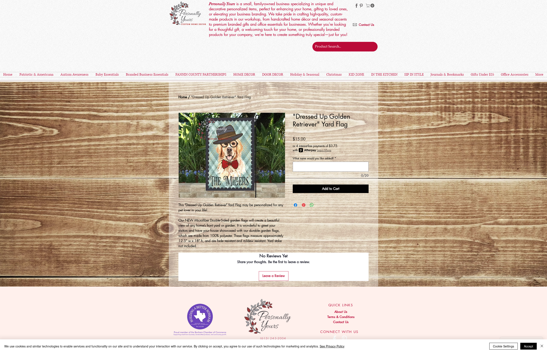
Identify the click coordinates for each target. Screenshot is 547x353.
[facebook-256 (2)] (356, 6)
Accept (528, 346)
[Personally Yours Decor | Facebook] (334, 338)
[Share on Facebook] (295, 205)
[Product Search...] (373, 46)
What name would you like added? (314, 158)
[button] (370, 5)
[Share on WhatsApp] (311, 205)
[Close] (541, 346)
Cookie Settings (503, 346)
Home (182, 97)
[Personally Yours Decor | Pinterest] (361, 6)
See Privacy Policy (332, 346)
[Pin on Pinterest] (303, 205)
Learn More (324, 150)
